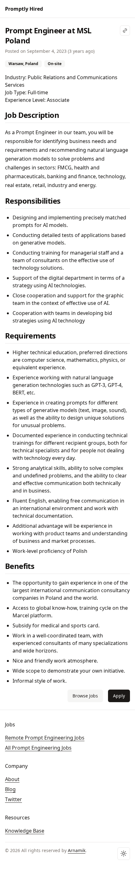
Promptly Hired (24, 8)
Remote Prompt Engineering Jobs (44, 737)
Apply (119, 696)
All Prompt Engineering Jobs (38, 747)
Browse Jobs (85, 696)
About (12, 779)
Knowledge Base (24, 830)
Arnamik (76, 850)
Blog (10, 789)
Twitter (13, 799)
